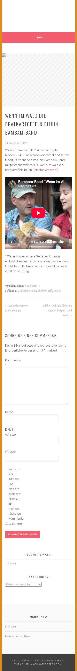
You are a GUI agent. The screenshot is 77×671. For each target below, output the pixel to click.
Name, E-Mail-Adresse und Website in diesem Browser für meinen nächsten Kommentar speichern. (15, 496)
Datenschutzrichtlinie (17, 636)
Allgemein (31, 285)
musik (57, 290)
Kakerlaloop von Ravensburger (16, 308)
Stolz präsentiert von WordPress (37, 660)
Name (9, 412)
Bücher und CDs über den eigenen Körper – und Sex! (57, 310)
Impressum (11, 626)
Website (10, 452)
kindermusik (45, 290)
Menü (40, 37)
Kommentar (11, 362)
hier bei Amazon (45, 170)
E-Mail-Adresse (10, 431)
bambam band (28, 290)
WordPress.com (50, 664)
